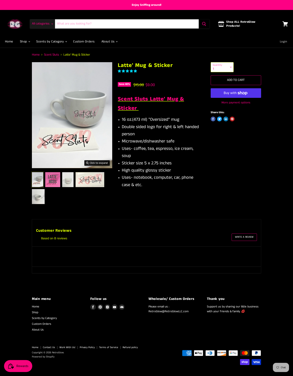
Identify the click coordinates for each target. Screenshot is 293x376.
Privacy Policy (87, 347)
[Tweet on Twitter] (219, 119)
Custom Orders (83, 41)
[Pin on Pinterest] (232, 119)
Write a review (244, 237)
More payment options (235, 102)
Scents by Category (50, 41)
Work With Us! (67, 347)
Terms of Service (108, 347)
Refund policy (130, 347)
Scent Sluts (51, 55)
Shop (24, 41)
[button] (128, 71)
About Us (108, 41)
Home (9, 41)
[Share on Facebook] (213, 119)
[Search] (204, 23)
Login (283, 41)
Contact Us (49, 347)
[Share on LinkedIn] (225, 119)
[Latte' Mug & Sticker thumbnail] (37, 180)
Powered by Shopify (43, 357)
